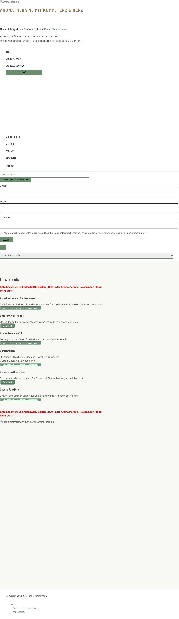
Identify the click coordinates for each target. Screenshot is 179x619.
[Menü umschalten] (24, 72)
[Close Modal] (3, 247)
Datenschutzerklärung (105, 233)
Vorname (4, 201)
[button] (22, 66)
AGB (13, 604)
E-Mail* (3, 186)
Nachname (5, 217)
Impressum (18, 611)
